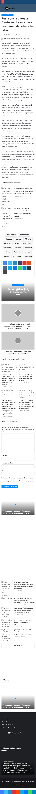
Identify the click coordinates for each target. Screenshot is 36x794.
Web (3, 470)
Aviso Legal (5, 718)
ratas (28, 252)
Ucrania (29, 256)
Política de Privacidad (8, 728)
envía (19, 239)
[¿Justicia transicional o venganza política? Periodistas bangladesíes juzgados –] (7, 217)
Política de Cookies (7, 724)
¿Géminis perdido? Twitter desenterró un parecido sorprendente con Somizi (23, 632)
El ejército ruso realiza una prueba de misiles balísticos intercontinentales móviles (23, 191)
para (8, 252)
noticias (29, 248)
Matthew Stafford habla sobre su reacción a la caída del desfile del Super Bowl (24, 610)
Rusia (7, 256)
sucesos (17, 256)
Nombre (5, 455)
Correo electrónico (8, 463)
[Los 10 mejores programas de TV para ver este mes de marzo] (7, 623)
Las (17, 243)
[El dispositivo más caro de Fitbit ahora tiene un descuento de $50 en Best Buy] (7, 601)
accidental (12, 235)
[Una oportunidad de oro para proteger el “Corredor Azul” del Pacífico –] (26, 368)
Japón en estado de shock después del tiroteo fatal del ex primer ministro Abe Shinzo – (18, 292)
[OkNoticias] (10, 8)
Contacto (4, 721)
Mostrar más (18, 645)
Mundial (7, 248)
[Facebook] (5, 263)
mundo (18, 248)
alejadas (9, 239)
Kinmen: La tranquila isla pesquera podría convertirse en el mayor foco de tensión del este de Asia (26, 404)
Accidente (25, 235)
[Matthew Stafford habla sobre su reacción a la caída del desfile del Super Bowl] (7, 612)
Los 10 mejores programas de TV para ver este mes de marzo (24, 622)
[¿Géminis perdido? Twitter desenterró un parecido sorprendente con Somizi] (7, 635)
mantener (27, 243)
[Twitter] (10, 263)
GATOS (8, 243)
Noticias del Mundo (7, 15)
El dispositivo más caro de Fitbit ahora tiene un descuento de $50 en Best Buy (24, 600)
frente (28, 239)
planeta (18, 252)
